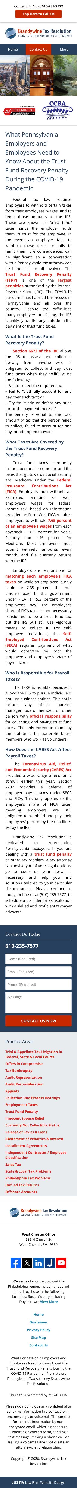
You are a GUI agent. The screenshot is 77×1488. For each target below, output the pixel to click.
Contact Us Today (22, 934)
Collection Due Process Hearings (32, 1098)
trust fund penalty (53, 854)
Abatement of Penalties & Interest (34, 1138)
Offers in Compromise (24, 1063)
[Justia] (50, 1263)
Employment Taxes (21, 1104)
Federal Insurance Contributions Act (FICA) (38, 485)
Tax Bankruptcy (18, 1070)
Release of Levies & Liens (26, 1132)
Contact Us (38, 49)
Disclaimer (39, 1322)
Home (13, 49)
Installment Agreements (26, 1145)
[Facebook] (16, 1263)
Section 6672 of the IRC (36, 350)
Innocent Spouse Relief (24, 1118)
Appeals (12, 1091)
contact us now (38, 1020)
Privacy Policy (38, 1330)
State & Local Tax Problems (28, 1171)
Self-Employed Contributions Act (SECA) (38, 639)
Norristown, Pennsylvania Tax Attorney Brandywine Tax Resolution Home (38, 33)
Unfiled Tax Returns (22, 1185)
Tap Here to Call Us (39, 14)
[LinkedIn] (38, 1263)
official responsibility (51, 716)
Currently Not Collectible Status (32, 1125)
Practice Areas (19, 1041)
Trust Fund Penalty (21, 1111)
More (64, 49)
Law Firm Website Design (38, 1482)
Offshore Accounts (21, 1191)
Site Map (38, 1337)
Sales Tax (13, 1164)
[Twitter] (27, 1263)
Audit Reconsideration (24, 1084)
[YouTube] (61, 1263)
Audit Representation (23, 1077)
